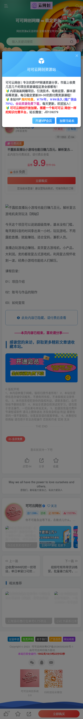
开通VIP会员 (43, 120)
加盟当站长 (67, 120)
